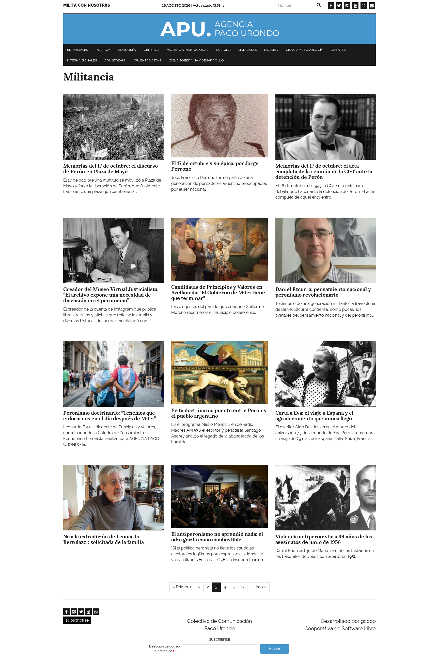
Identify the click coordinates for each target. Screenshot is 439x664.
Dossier (271, 50)
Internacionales (82, 60)
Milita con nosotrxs (86, 5)
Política (103, 50)
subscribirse (77, 620)
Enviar (274, 648)
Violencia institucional (187, 50)
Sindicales (247, 50)
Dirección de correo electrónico (164, 648)
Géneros (151, 50)
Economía (127, 50)
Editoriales (77, 50)
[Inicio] (219, 29)
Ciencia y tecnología (304, 50)
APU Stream (114, 60)
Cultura (223, 50)
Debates (338, 50)
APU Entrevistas (147, 60)
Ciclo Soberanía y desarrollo (196, 60)
